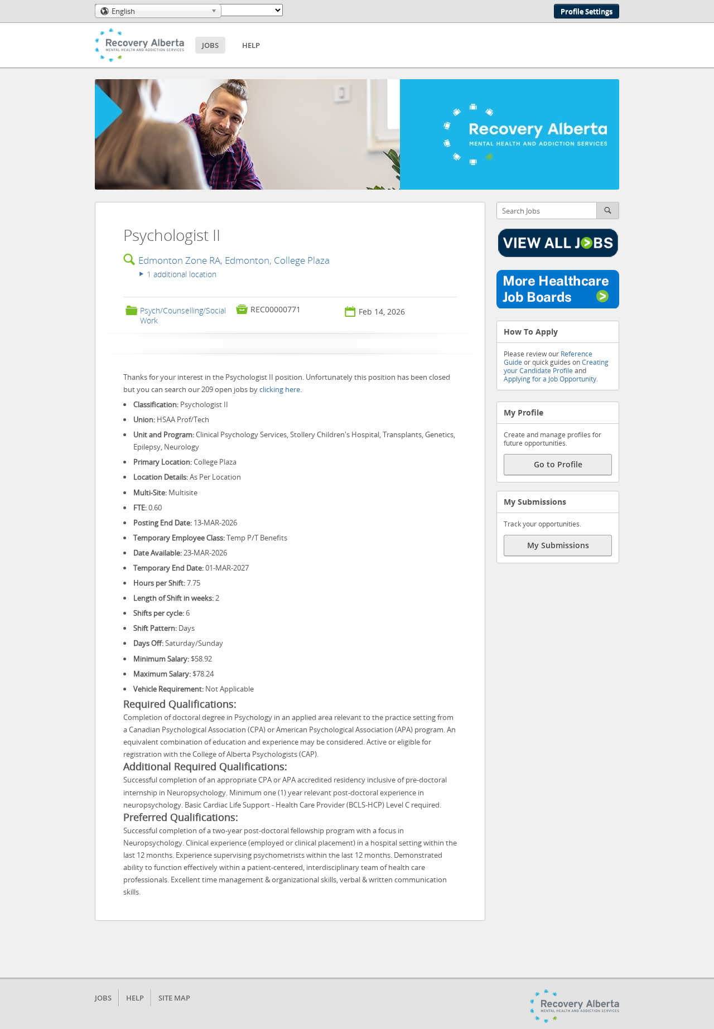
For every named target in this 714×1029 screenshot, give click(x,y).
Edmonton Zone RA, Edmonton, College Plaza (234, 260)
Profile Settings (586, 11)
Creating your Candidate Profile (556, 366)
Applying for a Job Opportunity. (551, 379)
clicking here (279, 389)
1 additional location (177, 274)
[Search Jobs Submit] (608, 210)
